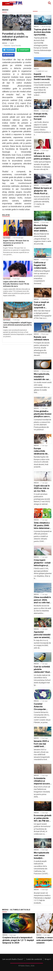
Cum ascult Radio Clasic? (12, 959)
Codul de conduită (34, 959)
